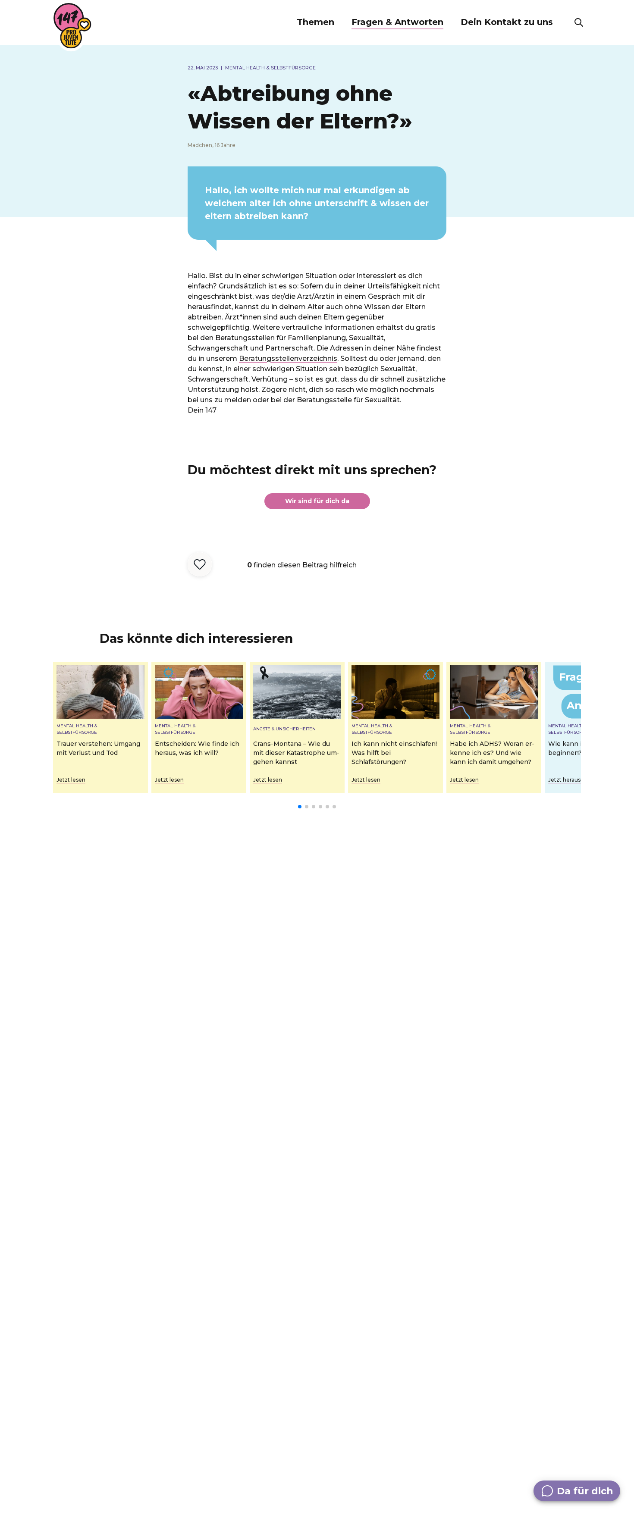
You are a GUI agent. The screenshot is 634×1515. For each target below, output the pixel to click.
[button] (315, 22)
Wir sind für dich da (317, 501)
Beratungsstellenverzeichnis (288, 358)
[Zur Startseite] (72, 26)
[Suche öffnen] (578, 22)
